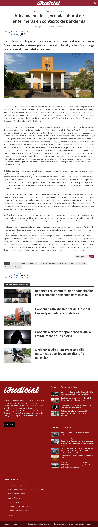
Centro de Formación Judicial (18, 511)
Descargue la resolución (84, 256)
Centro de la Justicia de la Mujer (19, 506)
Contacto (9, 424)
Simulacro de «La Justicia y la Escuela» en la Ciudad (77, 434)
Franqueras (32, 263)
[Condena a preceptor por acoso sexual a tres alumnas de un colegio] (17, 336)
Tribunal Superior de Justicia (17, 485)
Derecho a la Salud (19, 263)
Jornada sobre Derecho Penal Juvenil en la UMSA (77, 457)
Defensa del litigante (14, 502)
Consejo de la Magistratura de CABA (78, 524)
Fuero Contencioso (56, 11)
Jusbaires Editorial (13, 498)
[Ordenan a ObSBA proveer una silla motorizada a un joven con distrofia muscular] (17, 355)
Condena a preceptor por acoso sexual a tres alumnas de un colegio (63, 334)
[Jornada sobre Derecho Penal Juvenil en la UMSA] (55, 458)
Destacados (38, 11)
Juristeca (10, 515)
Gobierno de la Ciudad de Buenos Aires (54, 263)
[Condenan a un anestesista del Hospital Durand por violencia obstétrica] (17, 316)
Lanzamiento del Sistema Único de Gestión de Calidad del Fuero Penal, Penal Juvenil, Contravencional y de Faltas (77, 450)
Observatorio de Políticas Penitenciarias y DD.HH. (26, 489)
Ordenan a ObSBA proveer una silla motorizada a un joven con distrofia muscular (59, 354)
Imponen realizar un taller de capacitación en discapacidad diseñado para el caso (64, 293)
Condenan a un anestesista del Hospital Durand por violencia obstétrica (62, 311)
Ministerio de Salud (78, 263)
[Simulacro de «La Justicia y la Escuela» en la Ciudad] (55, 434)
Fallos (46, 11)
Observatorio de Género (16, 494)
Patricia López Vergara (13, 267)
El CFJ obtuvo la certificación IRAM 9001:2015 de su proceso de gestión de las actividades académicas (77, 465)
